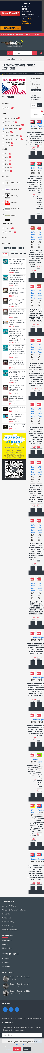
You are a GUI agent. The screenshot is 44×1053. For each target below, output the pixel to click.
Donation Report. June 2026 (20, 984)
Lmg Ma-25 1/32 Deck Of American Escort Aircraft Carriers (39, 550)
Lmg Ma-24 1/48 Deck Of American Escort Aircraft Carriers (33, 608)
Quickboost (34, 859)
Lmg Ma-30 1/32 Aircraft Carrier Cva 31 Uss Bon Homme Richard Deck (33, 435)
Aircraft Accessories (15, 59)
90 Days (5, 253)
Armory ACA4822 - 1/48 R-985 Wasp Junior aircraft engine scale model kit (16, 416)
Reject (17, 1049)
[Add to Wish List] (31, 157)
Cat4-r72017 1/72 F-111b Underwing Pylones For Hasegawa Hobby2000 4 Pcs (17, 312)
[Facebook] (5, 1009)
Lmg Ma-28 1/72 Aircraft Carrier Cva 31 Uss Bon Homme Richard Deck (33, 493)
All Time (23, 253)
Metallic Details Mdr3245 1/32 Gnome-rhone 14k (17, 426)
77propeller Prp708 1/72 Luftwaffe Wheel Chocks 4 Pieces (32, 649)
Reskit (33, 168)
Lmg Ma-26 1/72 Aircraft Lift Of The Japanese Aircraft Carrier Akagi (33, 552)
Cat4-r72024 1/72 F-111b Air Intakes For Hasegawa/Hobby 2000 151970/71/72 (17, 291)
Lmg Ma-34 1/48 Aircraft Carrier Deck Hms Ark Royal (33, 315)
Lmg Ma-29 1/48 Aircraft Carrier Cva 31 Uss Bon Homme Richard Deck (39, 435)
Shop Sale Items (11, 28)
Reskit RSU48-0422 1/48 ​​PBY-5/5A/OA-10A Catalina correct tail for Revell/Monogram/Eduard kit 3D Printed (17, 279)
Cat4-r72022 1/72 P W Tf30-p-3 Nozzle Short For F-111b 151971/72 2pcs (16, 363)
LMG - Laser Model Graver (33, 236)
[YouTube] (17, 1009)
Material (6, 244)
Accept (26, 1049)
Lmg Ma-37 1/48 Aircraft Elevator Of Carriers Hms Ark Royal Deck (33, 259)
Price (4, 238)
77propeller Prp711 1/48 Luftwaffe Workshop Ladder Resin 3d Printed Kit (32, 690)
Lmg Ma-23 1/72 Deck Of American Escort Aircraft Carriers (39, 608)
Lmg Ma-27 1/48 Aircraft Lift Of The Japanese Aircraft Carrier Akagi (39, 493)
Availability (7, 224)
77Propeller (34, 637)
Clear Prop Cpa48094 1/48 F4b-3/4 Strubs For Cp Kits (17, 322)
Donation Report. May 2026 (20, 991)
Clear (11, 97)
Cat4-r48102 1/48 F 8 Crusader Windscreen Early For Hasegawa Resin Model (17, 399)
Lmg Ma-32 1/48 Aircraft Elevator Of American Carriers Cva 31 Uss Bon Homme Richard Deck (33, 374)
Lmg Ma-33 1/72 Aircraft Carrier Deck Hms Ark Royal (39, 315)
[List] (36, 111)
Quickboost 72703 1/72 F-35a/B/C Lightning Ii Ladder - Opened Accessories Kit (32, 872)
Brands (5, 177)
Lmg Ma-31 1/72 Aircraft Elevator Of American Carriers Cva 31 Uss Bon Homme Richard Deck (39, 374)
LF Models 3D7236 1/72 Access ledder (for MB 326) (33, 828)
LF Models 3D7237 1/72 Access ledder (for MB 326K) (39, 778)
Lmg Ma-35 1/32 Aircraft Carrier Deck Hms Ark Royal (39, 257)
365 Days (14, 253)
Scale (4, 149)
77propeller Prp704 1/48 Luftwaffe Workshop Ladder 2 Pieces (32, 771)
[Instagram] (11, 1009)
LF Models (40, 760)
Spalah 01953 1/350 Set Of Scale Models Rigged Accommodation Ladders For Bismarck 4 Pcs (32, 138)
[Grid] (33, 111)
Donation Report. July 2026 (20, 977)
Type (4, 114)
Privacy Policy (22, 1044)
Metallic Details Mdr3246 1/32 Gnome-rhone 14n (17, 408)
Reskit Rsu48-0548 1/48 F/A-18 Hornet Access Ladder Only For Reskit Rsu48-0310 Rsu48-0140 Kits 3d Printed (39, 193)
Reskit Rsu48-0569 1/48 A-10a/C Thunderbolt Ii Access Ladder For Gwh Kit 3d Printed (32, 184)
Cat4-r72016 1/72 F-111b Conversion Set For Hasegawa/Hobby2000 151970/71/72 (17, 302)
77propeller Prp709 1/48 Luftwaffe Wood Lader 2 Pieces (32, 730)
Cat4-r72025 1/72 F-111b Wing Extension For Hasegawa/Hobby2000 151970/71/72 (17, 388)
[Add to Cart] (33, 153)
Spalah (33, 126)
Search (39, 105)
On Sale (5, 103)
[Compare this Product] (35, 157)
